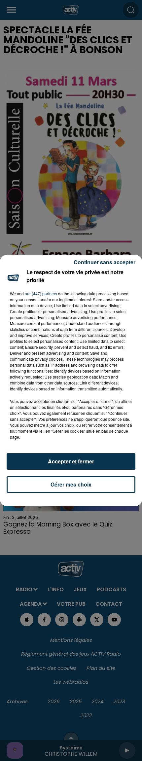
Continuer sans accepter (104, 262)
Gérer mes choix (71, 484)
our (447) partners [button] (41, 293)
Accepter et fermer (71, 461)
